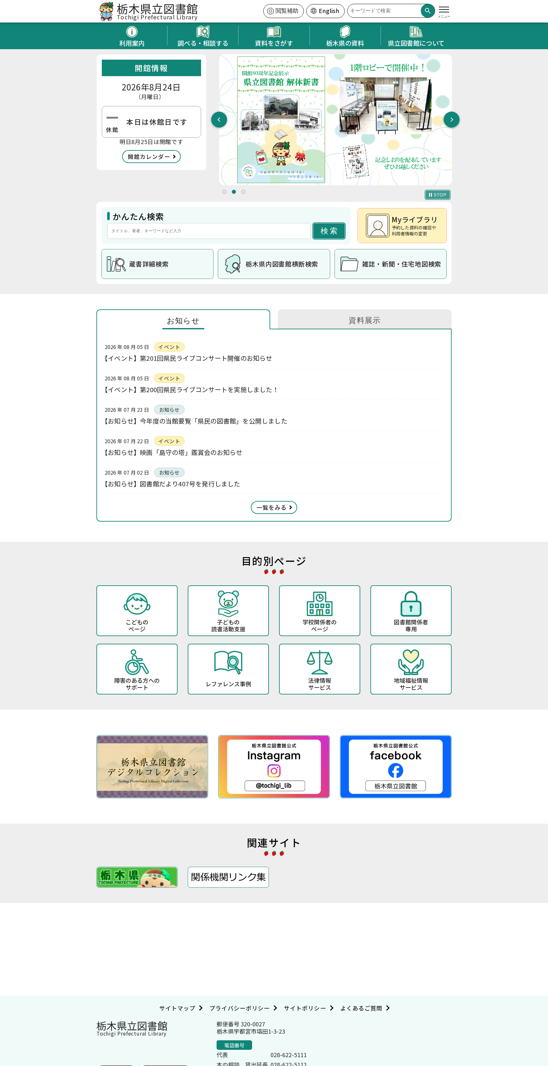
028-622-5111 (289, 1054)
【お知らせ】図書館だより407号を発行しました (172, 483)
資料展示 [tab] (365, 320)
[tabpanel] (335, 119)
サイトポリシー (305, 1008)
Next (451, 119)
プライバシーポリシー (239, 1008)
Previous (219, 119)
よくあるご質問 (361, 1008)
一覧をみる (272, 507)
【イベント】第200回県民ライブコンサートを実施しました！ (192, 389)
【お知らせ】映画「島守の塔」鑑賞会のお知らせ (173, 452)
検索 (330, 231)
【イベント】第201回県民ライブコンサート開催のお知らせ (188, 358)
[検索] (428, 11)
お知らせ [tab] (183, 320)
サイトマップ (177, 1008)
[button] (224, 192)
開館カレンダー (149, 156)
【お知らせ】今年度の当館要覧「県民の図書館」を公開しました (196, 420)
